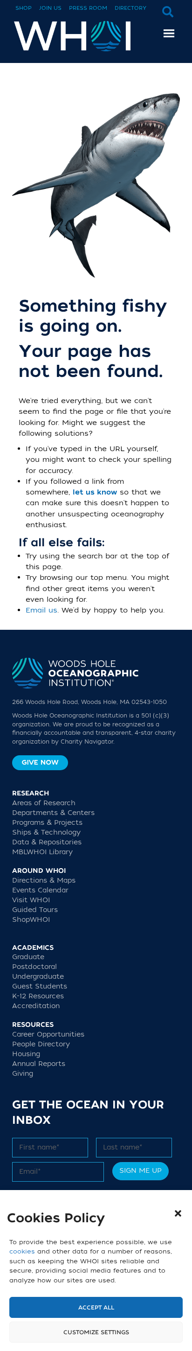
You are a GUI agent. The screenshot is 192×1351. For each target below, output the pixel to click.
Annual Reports (38, 1063)
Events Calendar (40, 890)
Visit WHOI (31, 900)
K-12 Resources (38, 996)
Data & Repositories (47, 842)
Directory (130, 8)
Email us (41, 610)
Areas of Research (43, 803)
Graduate (28, 957)
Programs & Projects (47, 822)
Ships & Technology (46, 832)
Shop (23, 8)
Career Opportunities (48, 1034)
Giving (22, 1073)
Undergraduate (38, 976)
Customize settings (96, 1332)
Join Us (50, 8)
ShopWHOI (31, 919)
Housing (26, 1054)
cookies (22, 1251)
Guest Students (39, 986)
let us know (95, 492)
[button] (178, 1213)
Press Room (88, 8)
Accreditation (36, 1006)
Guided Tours (35, 909)
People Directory (41, 1044)
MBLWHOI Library (42, 852)
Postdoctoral (34, 966)
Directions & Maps (43, 880)
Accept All (96, 1307)
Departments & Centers (53, 812)
